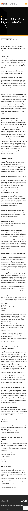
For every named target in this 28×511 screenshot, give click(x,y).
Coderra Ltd (11, 509)
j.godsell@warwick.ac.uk (13, 432)
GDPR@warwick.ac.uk (17, 341)
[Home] (9, 3)
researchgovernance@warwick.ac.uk (13, 464)
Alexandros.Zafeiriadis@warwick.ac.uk (11, 430)
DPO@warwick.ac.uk (6, 475)
